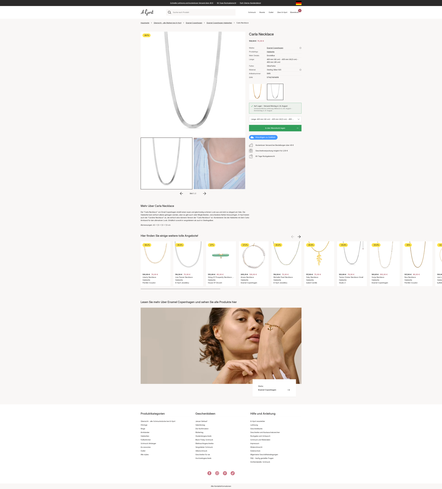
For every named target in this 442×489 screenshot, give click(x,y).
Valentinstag (200, 425)
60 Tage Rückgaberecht (226, 3)
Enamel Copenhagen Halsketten (219, 23)
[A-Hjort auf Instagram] (217, 473)
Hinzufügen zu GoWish (265, 137)
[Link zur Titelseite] (147, 12)
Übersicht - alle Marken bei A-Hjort (167, 23)
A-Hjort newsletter (257, 421)
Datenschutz (255, 451)
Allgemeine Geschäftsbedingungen (264, 454)
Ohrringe (144, 425)
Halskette (270, 52)
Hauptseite (145, 23)
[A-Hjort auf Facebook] (209, 473)
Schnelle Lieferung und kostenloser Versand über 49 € (191, 3)
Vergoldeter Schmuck (204, 447)
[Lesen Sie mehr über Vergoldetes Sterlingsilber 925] (300, 70)
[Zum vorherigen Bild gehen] (181, 193)
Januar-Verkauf (201, 421)
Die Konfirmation (201, 429)
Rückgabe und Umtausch (260, 436)
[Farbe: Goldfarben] (257, 92)
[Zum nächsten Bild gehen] (204, 193)
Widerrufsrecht (256, 447)
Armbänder (145, 432)
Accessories (146, 447)
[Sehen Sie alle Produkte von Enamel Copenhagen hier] (300, 48)
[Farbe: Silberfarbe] (275, 92)
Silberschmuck (201, 451)
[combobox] (203, 12)
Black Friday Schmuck (204, 440)
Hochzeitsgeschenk (203, 458)
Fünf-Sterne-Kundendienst (250, 3)
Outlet (143, 451)
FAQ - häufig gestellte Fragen (262, 458)
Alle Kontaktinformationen (221, 486)
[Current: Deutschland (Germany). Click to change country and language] (298, 3)
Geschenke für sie (202, 454)
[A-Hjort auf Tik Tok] (233, 473)
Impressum (254, 443)
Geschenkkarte (256, 429)
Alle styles (145, 454)
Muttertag (199, 432)
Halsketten (145, 436)
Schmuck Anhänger (148, 443)
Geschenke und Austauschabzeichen (265, 432)
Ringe (143, 429)
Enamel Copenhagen (194, 23)
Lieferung (254, 425)
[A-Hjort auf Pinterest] (225, 473)
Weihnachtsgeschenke (204, 443)
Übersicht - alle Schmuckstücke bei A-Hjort (158, 421)
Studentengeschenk (203, 436)
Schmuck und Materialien (260, 440)
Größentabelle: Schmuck (260, 462)
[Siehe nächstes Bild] (299, 236)
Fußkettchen (146, 440)
